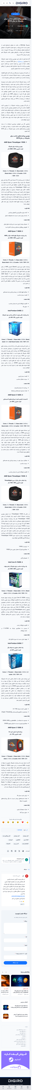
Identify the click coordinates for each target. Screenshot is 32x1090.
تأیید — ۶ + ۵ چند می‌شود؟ (21, 954)
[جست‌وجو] (13, 3)
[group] (15, 986)
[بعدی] (2, 972)
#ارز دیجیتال (25, 836)
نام (26, 937)
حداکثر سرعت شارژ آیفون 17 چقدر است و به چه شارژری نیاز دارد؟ (21, 1015)
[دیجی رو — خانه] (22, 3)
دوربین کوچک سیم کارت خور (20, 1034)
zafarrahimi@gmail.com (18, 896)
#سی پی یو (16, 844)
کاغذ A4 (24, 1036)
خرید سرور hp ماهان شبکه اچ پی (19, 1041)
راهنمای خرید (15, 14)
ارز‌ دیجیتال (21, 61)
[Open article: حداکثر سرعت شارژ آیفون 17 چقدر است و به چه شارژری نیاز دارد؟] (5, 1016)
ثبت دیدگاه (15, 963)
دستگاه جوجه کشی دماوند (20, 1039)
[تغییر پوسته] (7, 3)
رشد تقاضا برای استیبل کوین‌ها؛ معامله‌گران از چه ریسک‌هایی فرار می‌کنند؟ (19, 1006)
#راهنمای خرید (25, 844)
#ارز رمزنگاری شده (6, 836)
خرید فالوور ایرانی (22, 1031)
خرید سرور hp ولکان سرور (21, 1029)
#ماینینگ (8, 844)
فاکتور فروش (23, 1046)
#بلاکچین (18, 840)
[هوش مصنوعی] (10, 3)
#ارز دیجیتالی (16, 836)
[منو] (4, 3)
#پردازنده (10, 840)
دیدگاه (25, 921)
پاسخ (22, 904)
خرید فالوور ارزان (22, 1033)
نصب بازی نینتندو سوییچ (21, 1043)
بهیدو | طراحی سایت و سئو (20, 1044)
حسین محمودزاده (21, 26)
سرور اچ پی (23, 1038)
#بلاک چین (26, 840)
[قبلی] (6, 972)
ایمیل (25, 945)
